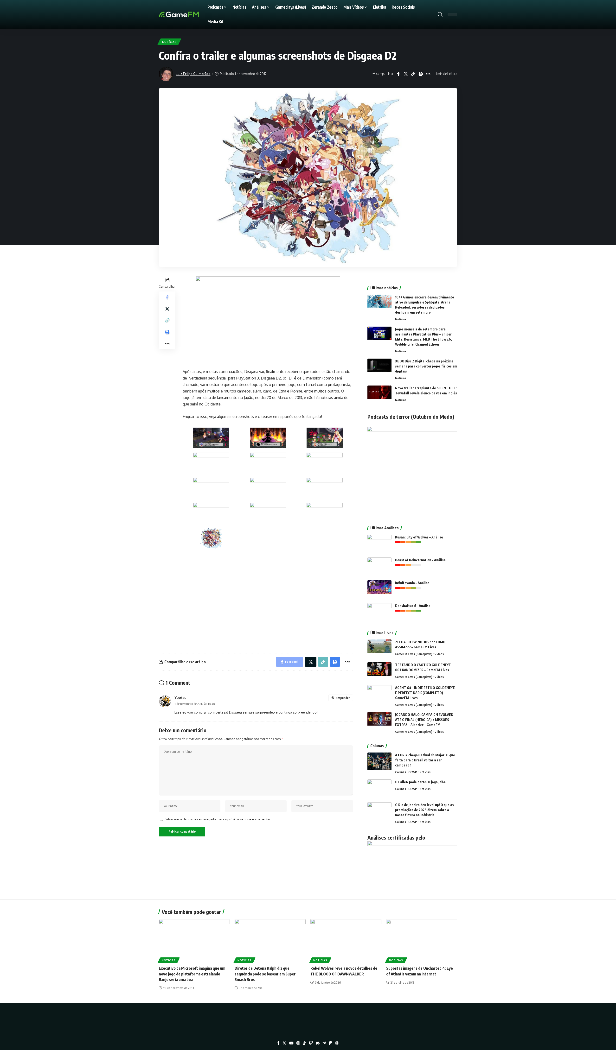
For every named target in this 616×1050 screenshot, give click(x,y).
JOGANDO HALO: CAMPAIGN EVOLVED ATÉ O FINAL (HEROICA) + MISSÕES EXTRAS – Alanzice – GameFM (424, 720)
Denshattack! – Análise (412, 606)
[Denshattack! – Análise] (379, 612)
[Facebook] (278, 1043)
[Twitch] (311, 1043)
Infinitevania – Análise (412, 583)
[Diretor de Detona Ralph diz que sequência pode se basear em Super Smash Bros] (270, 940)
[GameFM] (188, 14)
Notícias (169, 42)
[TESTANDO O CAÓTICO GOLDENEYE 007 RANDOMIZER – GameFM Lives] (379, 671)
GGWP (412, 772)
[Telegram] (324, 1043)
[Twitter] (284, 1043)
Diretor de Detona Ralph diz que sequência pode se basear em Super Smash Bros (265, 974)
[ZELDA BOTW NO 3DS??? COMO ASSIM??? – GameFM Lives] (379, 648)
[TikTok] (304, 1043)
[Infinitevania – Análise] (379, 589)
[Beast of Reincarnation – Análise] (379, 566)
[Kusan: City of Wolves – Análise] (379, 544)
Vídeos (439, 654)
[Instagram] (298, 1043)
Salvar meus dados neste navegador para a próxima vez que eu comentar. (218, 819)
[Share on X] (405, 74)
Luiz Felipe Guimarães (193, 73)
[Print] (420, 74)
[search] (440, 14)
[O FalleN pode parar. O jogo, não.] (379, 788)
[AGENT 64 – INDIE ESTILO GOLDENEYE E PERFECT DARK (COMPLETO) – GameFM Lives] (379, 694)
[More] (428, 74)
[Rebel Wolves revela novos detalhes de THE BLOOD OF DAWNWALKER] (345, 940)
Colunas (400, 772)
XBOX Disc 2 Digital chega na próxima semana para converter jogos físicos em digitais (426, 366)
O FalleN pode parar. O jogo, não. (420, 782)
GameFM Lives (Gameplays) (413, 654)
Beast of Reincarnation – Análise (420, 560)
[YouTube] (291, 1043)
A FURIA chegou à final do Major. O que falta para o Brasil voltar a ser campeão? (425, 760)
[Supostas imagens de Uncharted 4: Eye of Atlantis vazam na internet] (421, 940)
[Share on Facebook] (398, 74)
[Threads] (337, 1043)
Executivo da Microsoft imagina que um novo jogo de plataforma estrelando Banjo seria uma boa (192, 974)
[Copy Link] (413, 74)
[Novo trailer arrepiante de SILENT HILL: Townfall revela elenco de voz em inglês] (379, 395)
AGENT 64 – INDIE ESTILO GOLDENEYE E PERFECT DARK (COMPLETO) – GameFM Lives (425, 693)
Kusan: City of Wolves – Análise (419, 537)
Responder (342, 698)
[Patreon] (330, 1043)
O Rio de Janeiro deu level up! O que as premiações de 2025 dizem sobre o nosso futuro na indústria (424, 810)
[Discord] (317, 1043)
